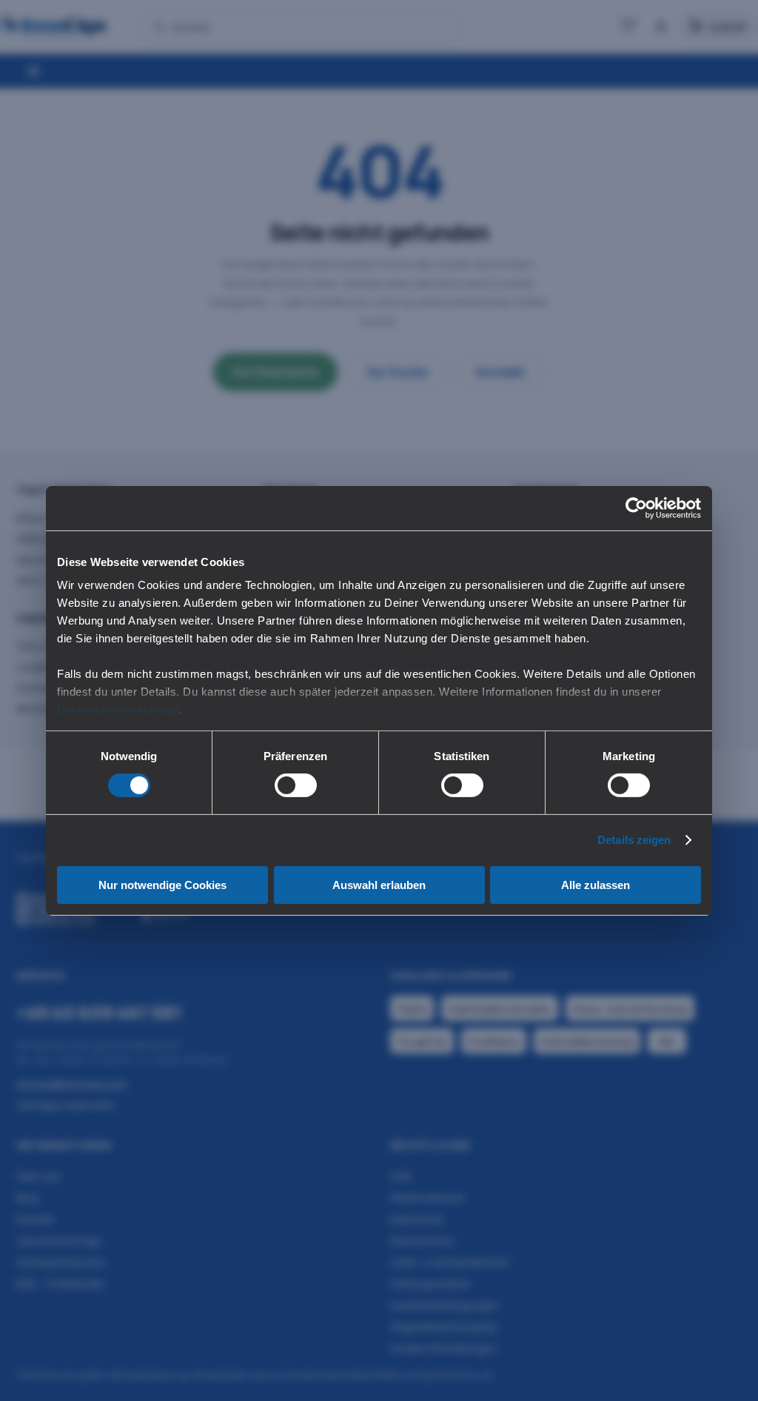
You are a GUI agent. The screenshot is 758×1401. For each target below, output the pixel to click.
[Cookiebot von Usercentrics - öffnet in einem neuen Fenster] (636, 507)
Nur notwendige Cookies (162, 885)
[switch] (296, 785)
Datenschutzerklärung (118, 709)
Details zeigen (634, 839)
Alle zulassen (595, 885)
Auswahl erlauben (379, 885)
